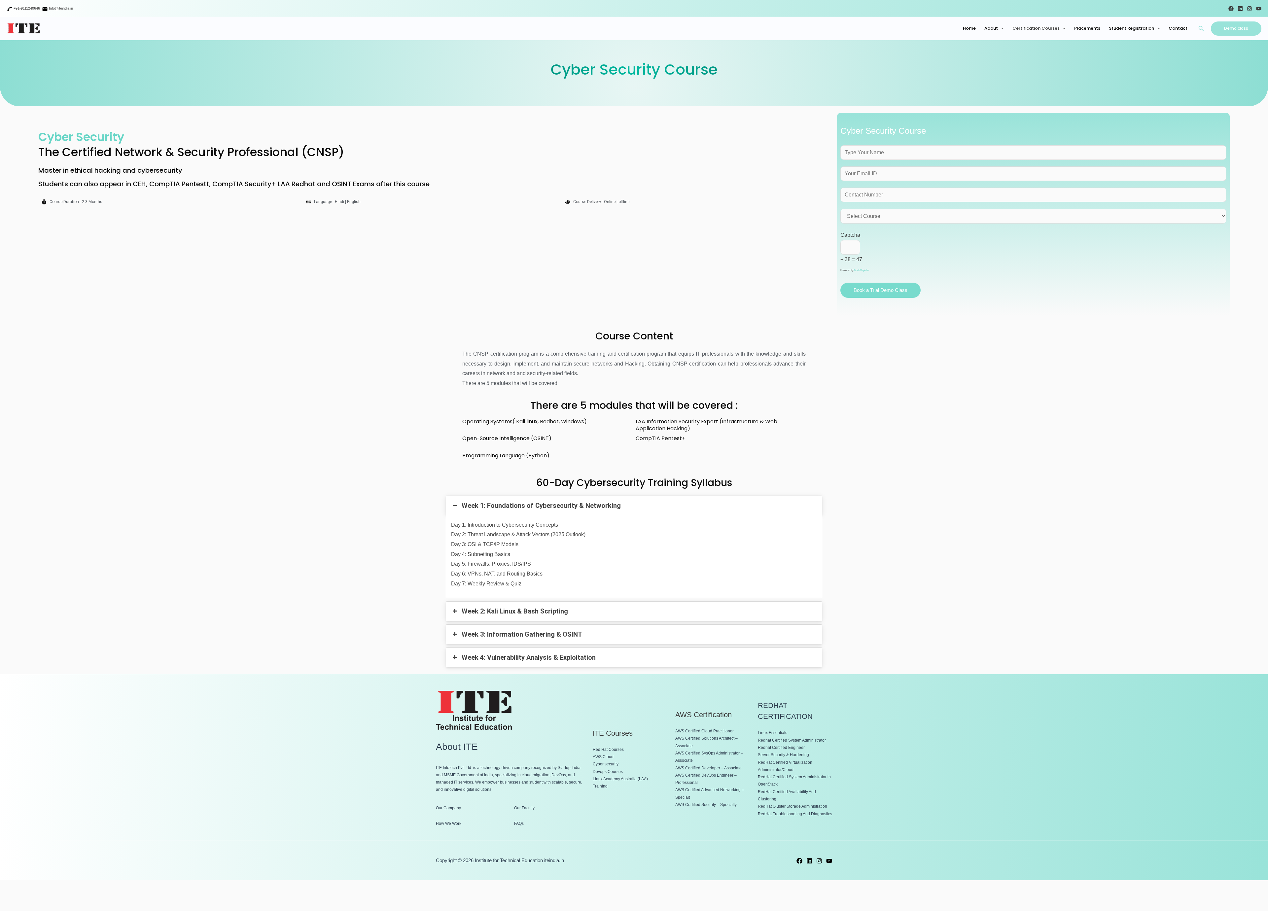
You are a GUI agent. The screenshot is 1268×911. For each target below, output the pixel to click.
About (991, 28)
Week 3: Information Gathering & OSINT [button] (522, 634)
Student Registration (1131, 28)
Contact (1178, 28)
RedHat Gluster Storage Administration (792, 806)
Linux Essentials (772, 732)
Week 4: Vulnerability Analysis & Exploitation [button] (529, 657)
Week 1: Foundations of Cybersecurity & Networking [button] (541, 505)
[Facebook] (1231, 8)
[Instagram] (1249, 8)
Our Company (448, 808)
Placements (1087, 28)
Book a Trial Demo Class (880, 290)
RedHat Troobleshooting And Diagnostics (795, 814)
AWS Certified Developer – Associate (708, 768)
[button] (1201, 28)
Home (969, 28)
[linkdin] (809, 861)
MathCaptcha (861, 270)
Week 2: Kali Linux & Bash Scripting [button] (515, 611)
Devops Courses (608, 771)
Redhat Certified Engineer (781, 747)
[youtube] (829, 861)
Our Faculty (524, 808)
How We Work (448, 823)
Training (600, 786)
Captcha (850, 235)
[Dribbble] (1240, 8)
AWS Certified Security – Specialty (706, 804)
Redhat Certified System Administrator (792, 740)
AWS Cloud (603, 756)
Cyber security (605, 764)
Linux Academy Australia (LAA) (620, 779)
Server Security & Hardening (783, 755)
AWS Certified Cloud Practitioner (704, 731)
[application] (1001, 28)
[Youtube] (1258, 8)
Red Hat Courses (608, 749)
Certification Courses (1036, 28)
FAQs (519, 823)
